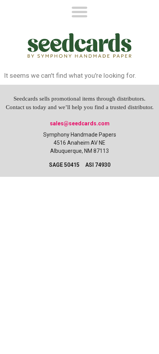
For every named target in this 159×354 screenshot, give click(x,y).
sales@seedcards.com (80, 123)
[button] (79, 11)
